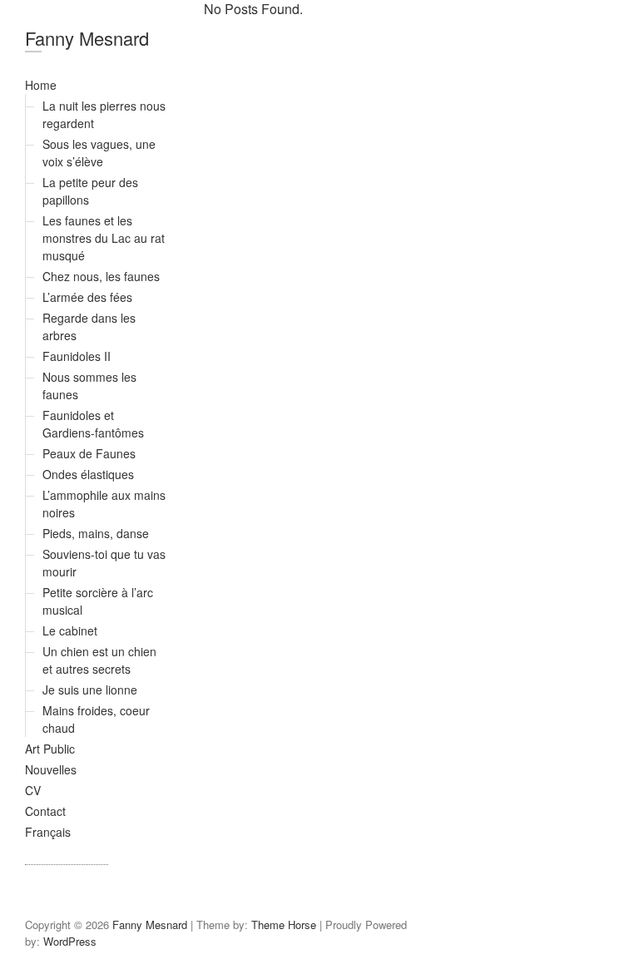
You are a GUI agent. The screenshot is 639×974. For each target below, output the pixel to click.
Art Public (50, 748)
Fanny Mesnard (87, 38)
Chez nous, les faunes (101, 276)
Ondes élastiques (88, 474)
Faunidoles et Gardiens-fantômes (93, 424)
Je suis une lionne (89, 689)
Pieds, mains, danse (95, 533)
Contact (45, 811)
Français (48, 831)
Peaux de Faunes (89, 453)
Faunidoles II (76, 356)
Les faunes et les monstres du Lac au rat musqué (103, 238)
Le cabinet (69, 630)
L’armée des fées (87, 297)
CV (33, 790)
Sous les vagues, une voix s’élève (99, 153)
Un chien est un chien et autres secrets (99, 660)
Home (41, 85)
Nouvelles (51, 769)
